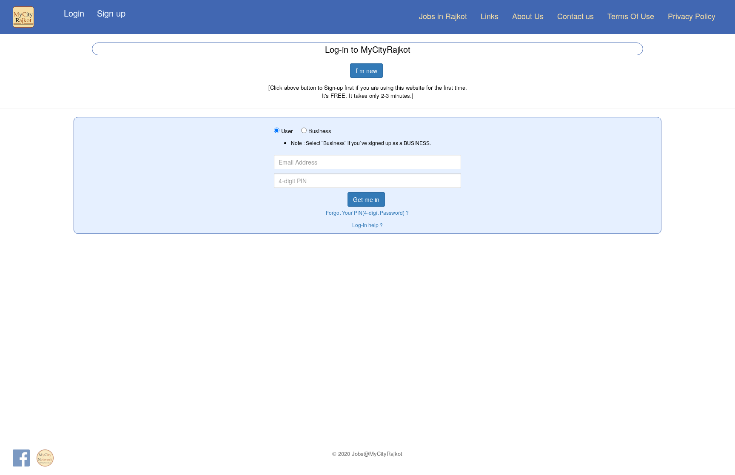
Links (490, 15)
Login (74, 13)
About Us (528, 15)
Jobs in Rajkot (443, 15)
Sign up (111, 13)
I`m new (366, 70)
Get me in (366, 199)
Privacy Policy (691, 15)
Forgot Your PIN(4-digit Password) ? (367, 212)
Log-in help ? (367, 224)
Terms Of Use (630, 15)
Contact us (575, 15)
